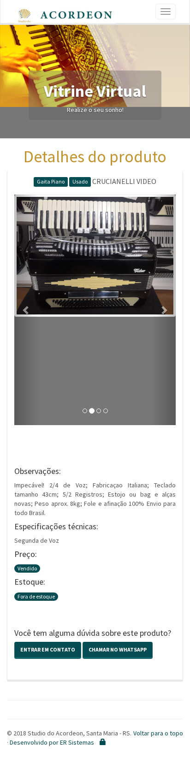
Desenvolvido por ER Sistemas (52, 742)
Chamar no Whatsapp (118, 649)
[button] (26, 310)
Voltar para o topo (158, 733)
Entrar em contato (47, 649)
